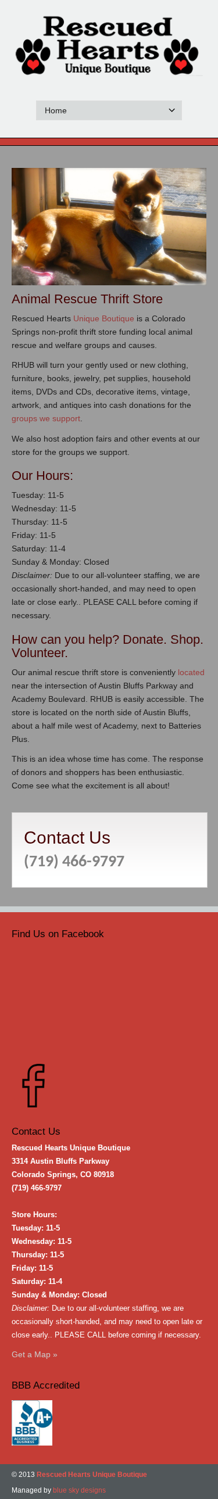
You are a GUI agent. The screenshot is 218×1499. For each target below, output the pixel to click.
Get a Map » (35, 1354)
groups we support (46, 418)
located (191, 672)
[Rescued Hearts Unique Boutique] (109, 47)
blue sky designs (79, 1490)
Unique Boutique (103, 318)
